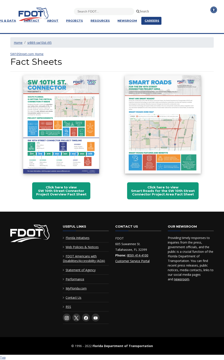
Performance (75, 279)
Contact (31, 20)
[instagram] (67, 317)
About (52, 20)
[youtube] (96, 317)
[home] (29, 234)
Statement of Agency (81, 270)
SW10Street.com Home (27, 54)
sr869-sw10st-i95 (39, 42)
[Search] (137, 10)
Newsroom (127, 20)
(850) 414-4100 (137, 255)
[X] (76, 317)
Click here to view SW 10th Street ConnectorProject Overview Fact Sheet (61, 190)
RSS (68, 307)
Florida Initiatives (77, 238)
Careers (152, 20)
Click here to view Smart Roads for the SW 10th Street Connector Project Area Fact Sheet (163, 190)
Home (18, 42)
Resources (100, 20)
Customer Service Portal (132, 261)
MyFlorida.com (76, 288)
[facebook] (86, 317)
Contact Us (73, 297)
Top (3, 357)
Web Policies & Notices (82, 247)
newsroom (181, 279)
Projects (74, 20)
